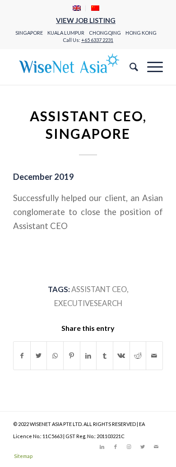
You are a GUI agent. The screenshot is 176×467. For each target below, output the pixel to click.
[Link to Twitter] (142, 446)
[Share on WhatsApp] (55, 356)
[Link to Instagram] (129, 446)
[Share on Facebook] (22, 356)
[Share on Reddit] (138, 356)
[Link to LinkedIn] (102, 446)
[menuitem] (77, 8)
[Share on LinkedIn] (88, 356)
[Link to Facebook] (115, 446)
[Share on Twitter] (39, 356)
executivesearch (88, 303)
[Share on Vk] (121, 356)
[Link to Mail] (156, 446)
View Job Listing (86, 20)
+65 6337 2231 (97, 40)
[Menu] (150, 67)
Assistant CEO (99, 289)
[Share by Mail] (154, 356)
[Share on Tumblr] (105, 356)
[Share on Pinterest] (72, 356)
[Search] (129, 67)
